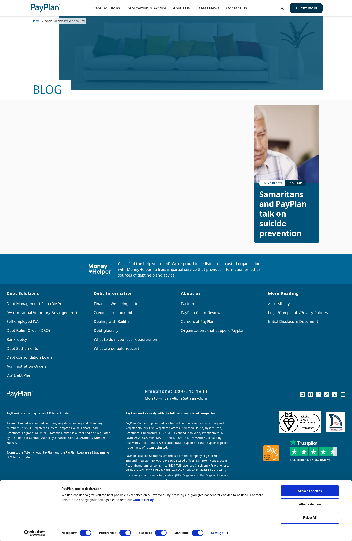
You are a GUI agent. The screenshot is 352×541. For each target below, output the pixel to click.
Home (36, 21)
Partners (188, 303)
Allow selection (310, 504)
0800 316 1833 (190, 391)
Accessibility (279, 303)
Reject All (310, 517)
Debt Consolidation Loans (30, 357)
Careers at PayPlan (197, 321)
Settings (217, 533)
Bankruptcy (17, 339)
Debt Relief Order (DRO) (28, 330)
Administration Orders (27, 366)
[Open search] (282, 8)
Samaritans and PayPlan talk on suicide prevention (283, 213)
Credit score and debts (114, 312)
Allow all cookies (310, 491)
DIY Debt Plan (19, 375)
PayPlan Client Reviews (201, 312)
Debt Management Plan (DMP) (34, 303)
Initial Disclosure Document (293, 321)
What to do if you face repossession (125, 339)
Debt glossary (106, 330)
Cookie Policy (143, 500)
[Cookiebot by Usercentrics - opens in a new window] (34, 533)
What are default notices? (116, 348)
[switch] (125, 533)
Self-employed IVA (23, 321)
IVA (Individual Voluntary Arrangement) (42, 312)
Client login (306, 8)
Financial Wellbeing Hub (115, 303)
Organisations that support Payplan (213, 330)
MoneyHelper (139, 269)
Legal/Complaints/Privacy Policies (298, 312)
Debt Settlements (22, 348)
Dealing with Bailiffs (112, 321)
